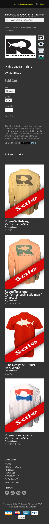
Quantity (9, 106)
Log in (16, 4)
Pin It (33, 143)
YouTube (12, 493)
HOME (8, 464)
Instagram (18, 493)
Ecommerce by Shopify (24, 507)
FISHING (9, 470)
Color (7, 97)
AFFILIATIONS (12, 482)
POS (39, 504)
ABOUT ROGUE (13, 467)
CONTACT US (12, 476)
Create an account (26, 4)
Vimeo (24, 493)
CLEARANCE (12, 479)
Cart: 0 (41, 4)
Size (7, 87)
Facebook (7, 493)
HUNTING (10, 473)
